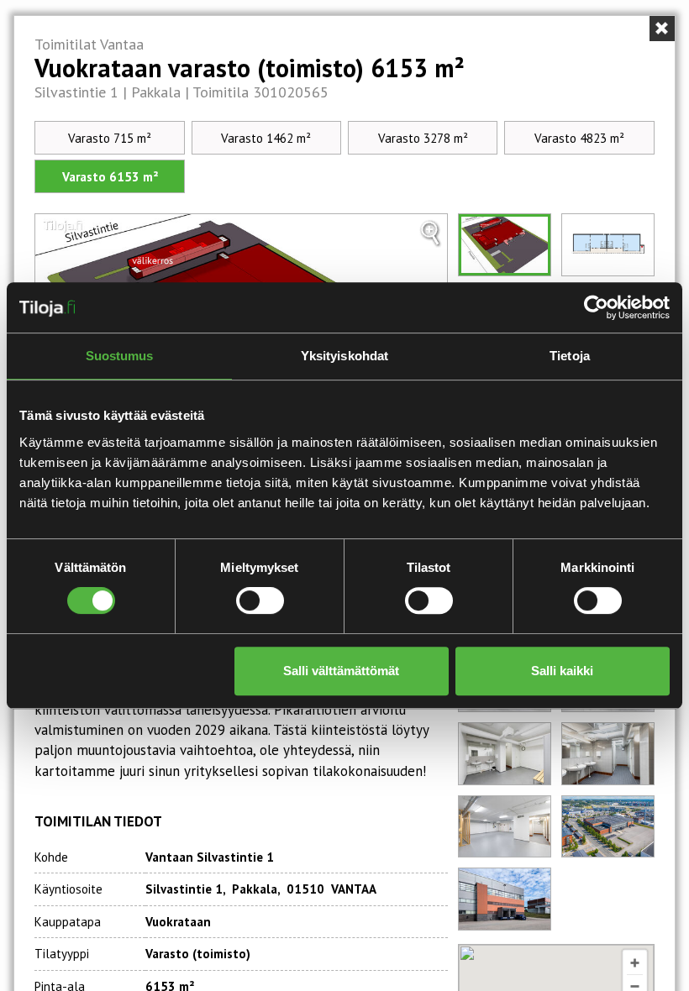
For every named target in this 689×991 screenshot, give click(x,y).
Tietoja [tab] (570, 356)
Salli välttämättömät (341, 670)
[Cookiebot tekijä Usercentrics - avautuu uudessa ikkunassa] (596, 307)
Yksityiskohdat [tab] (344, 356)
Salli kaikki (562, 670)
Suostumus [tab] (120, 356)
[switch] (260, 600)
